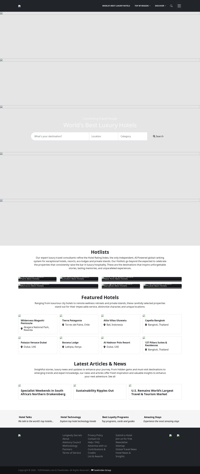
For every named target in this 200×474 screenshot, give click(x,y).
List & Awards (95, 456)
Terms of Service (72, 452)
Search (159, 136)
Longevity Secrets (72, 435)
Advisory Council (72, 442)
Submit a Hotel (124, 435)
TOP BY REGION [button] (142, 6)
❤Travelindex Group (101, 470)
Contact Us (94, 438)
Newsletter (122, 442)
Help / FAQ (94, 442)
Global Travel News (126, 449)
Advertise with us (97, 445)
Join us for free (124, 438)
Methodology (70, 445)
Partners (67, 449)
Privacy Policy (95, 435)
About (66, 438)
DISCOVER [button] (160, 6)
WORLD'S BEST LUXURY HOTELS (116, 6)
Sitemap (120, 445)
